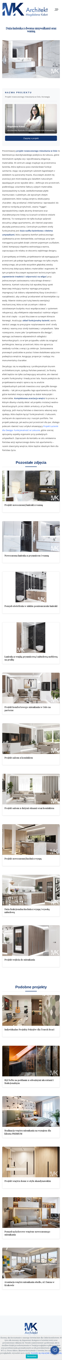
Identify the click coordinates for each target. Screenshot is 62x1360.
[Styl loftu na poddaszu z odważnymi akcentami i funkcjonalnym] (31, 1061)
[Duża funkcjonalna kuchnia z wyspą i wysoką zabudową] (31, 890)
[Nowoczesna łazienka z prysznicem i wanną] (31, 536)
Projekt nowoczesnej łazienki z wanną (23, 504)
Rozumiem (31, 1356)
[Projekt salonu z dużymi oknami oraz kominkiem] (31, 789)
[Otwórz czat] (54, 1350)
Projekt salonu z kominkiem (18, 757)
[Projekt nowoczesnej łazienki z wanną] (31, 486)
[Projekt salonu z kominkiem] (31, 738)
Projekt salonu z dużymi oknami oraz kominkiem (29, 808)
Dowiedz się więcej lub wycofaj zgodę (46, 1353)
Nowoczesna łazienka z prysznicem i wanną (26, 555)
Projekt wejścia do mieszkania (19, 959)
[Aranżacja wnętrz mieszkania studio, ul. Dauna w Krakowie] (31, 1263)
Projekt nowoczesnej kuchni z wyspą (23, 858)
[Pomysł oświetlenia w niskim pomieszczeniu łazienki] (31, 587)
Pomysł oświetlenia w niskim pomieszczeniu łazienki (30, 605)
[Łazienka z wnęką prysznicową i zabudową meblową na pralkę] (31, 637)
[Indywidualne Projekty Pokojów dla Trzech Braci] (31, 1010)
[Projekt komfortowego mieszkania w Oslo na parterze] (31, 688)
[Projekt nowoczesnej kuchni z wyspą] (31, 839)
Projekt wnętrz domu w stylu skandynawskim (27, 1180)
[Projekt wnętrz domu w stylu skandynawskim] (31, 1162)
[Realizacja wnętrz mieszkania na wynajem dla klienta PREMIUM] (31, 1111)
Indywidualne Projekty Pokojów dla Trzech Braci (29, 1029)
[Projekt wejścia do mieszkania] (31, 940)
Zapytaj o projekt (31, 138)
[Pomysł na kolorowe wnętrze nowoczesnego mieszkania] (31, 1212)
